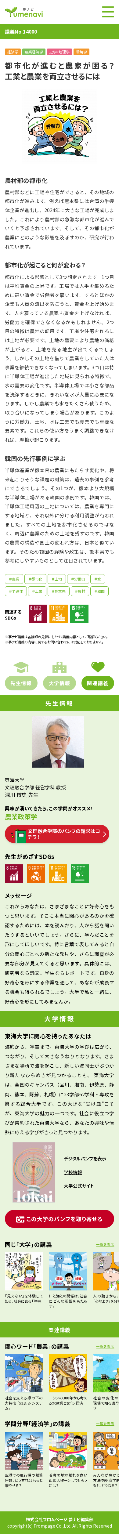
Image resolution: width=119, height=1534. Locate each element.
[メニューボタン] (108, 11)
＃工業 (37, 591)
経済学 (12, 51)
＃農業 (14, 578)
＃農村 (80, 591)
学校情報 (73, 1172)
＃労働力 (78, 578)
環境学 (81, 51)
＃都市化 (35, 578)
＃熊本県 (59, 591)
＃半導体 (16, 591)
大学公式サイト (79, 1185)
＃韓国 (99, 591)
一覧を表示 (105, 1244)
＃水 (97, 578)
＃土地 (57, 578)
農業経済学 (34, 51)
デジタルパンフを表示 (85, 1158)
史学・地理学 (59, 51)
